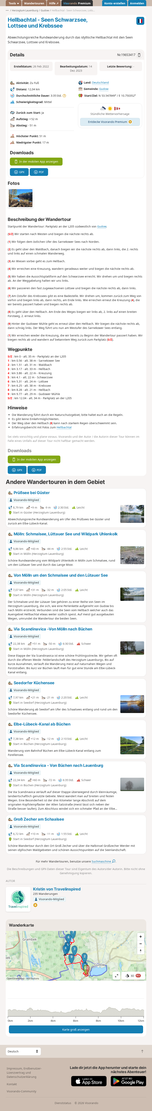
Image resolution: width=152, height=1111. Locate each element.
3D (135, 976)
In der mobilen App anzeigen (38, 161)
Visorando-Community (21, 1091)
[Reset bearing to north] (140, 950)
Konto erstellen (114, 3)
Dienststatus (63, 1103)
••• (7, 10)
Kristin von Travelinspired (57, 889)
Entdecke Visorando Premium (107, 122)
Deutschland (100, 83)
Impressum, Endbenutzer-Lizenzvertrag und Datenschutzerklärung (24, 1073)
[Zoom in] (140, 936)
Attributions (32, 978)
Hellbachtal (64, 427)
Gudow (103, 89)
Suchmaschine (102, 861)
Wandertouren (34, 3)
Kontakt (12, 1084)
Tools (12, 3)
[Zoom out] (140, 943)
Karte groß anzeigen (76, 1029)
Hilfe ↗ (54, 3)
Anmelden (137, 3)
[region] (76, 956)
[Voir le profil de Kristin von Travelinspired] (18, 899)
